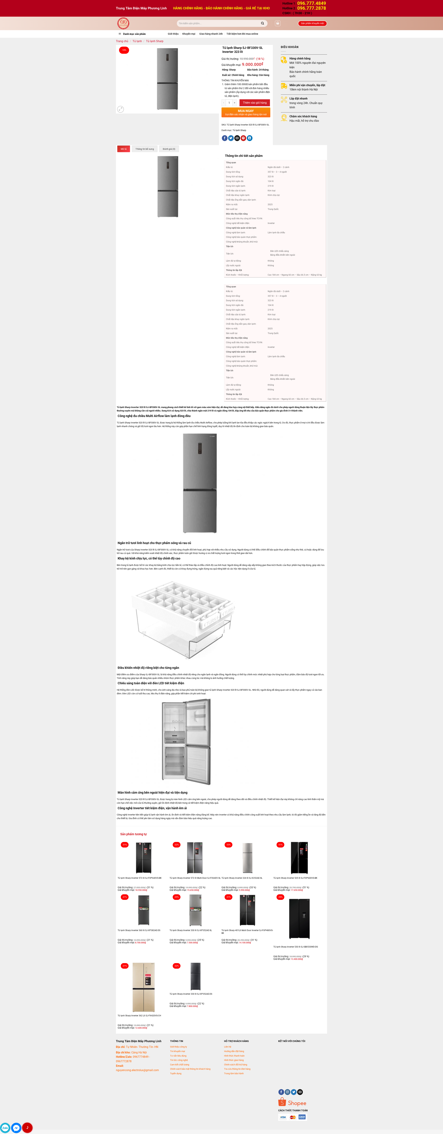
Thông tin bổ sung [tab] (144, 149)
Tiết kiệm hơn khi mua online (242, 33)
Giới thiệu (173, 33)
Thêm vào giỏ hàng (255, 102)
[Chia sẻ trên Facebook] (225, 138)
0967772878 (124, 1061)
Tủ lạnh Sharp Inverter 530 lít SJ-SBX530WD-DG (295, 947)
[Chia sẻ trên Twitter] (231, 138)
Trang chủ (122, 41)
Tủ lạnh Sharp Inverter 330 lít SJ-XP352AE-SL (191, 930)
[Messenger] (16, 1128)
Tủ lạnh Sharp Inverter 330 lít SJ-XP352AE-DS (191, 994)
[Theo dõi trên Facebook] (281, 1092)
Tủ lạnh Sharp (154, 41)
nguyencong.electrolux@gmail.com (137, 1070)
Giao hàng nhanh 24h (211, 33)
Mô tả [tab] (123, 149)
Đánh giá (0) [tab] (169, 149)
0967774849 (140, 1056)
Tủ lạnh (137, 41)
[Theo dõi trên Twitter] (294, 1092)
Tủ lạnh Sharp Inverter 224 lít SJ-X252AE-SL (242, 878)
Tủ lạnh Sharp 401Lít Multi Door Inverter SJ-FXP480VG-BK (247, 931)
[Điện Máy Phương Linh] (144, 23)
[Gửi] (262, 23)
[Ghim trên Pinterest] (243, 138)
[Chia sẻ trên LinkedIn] (249, 138)
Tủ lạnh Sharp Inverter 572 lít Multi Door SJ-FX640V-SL (195, 878)
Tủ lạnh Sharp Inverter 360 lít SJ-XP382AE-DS (139, 930)
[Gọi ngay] (27, 1128)
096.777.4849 (311, 3)
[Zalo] (5, 1128)
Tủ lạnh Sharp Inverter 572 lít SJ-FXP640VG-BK (140, 878)
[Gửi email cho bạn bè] (237, 138)
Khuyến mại (188, 33)
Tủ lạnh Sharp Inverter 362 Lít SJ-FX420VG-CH (139, 1015)
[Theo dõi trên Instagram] (287, 1092)
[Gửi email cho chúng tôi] (300, 1092)
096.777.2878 (311, 8)
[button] (278, 23)
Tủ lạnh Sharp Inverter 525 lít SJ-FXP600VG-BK (295, 878)
